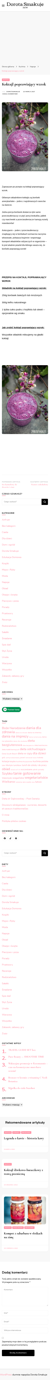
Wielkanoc (8, 782)
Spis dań (6, 644)
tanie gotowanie (27, 773)
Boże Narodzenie (14, 728)
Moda (5, 575)
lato (3, 765)
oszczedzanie (26, 769)
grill (3, 757)
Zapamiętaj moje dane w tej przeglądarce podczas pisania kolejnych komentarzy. (24, 1343)
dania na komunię (35, 737)
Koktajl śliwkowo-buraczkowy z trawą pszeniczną (23, 1172)
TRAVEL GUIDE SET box (22, 1050)
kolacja (5, 761)
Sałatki (5, 632)
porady (41, 769)
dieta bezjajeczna (28, 745)
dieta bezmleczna (40, 745)
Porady (5, 607)
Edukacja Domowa (11, 557)
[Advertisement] (25, 37)
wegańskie (18, 778)
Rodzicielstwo (9, 625)
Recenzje (6, 619)
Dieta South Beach (9, 754)
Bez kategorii (8, 525)
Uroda (5, 657)
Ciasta (5, 532)
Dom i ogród (8, 544)
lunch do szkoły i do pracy (34, 765)
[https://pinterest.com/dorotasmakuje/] (16, 838)
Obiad (5, 588)
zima (33, 782)
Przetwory (7, 613)
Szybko (7, 773)
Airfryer (6, 519)
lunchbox (17, 765)
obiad (6, 769)
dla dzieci (39, 753)
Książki (5, 563)
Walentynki (7, 778)
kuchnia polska (40, 761)
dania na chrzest (21, 733)
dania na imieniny (34, 732)
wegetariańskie (36, 777)
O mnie (5, 814)
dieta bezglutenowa (18, 743)
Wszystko (7, 669)
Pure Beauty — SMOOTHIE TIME (26, 1056)
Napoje (6, 80)
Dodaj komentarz (10, 94)
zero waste (27, 782)
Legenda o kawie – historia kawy (24, 1138)
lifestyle (9, 765)
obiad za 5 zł (15, 770)
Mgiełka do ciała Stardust (21, 1088)
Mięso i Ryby (8, 569)
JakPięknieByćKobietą (13, 758)
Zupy (4, 682)
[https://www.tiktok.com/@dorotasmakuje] (10, 838)
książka (13, 761)
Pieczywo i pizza (10, 600)
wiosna (19, 782)
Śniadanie (7, 638)
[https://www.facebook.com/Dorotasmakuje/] (4, 838)
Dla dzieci (7, 538)
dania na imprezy (15, 736)
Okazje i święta (9, 594)
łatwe (38, 782)
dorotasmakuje (13, 92)
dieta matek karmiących (10, 749)
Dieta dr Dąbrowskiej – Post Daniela (20, 798)
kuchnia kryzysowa (24, 761)
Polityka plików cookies (14, 821)
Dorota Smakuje (10, 550)
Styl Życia (7, 650)
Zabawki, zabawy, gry (13, 675)
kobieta (40, 757)
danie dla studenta (20, 741)
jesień (22, 757)
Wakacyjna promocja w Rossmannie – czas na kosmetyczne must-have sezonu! (28, 1067)
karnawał (29, 758)
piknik (35, 769)
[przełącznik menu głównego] (3, 6)
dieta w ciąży (25, 753)
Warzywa (7, 663)
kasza (35, 758)
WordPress (6, 1374)
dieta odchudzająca (33, 749)
